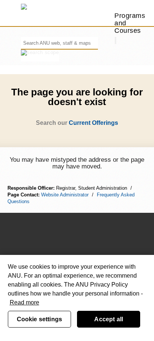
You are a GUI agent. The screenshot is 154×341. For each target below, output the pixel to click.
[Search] (115, 40)
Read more (24, 302)
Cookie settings (39, 319)
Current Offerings (93, 123)
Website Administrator (65, 195)
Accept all (108, 319)
